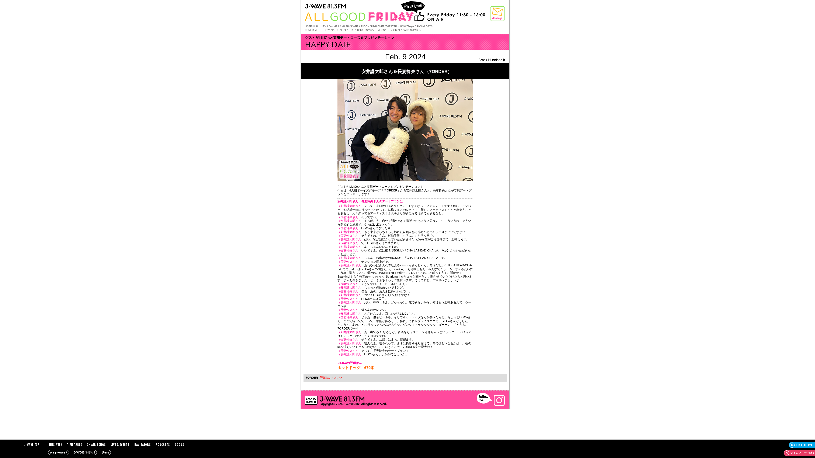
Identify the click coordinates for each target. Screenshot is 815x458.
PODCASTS (163, 444)
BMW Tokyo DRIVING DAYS (416, 26)
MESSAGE (384, 30)
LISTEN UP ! (312, 26)
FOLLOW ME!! (330, 26)
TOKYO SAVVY (365, 30)
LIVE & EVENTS (120, 444)
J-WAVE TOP (32, 444)
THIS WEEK (55, 444)
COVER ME (311, 30)
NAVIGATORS (142, 444)
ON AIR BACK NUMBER (407, 30)
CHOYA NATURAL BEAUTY (338, 30)
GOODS (179, 444)
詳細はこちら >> (331, 377)
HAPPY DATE (350, 26)
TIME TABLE (74, 444)
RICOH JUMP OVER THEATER (379, 26)
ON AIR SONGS (96, 444)
